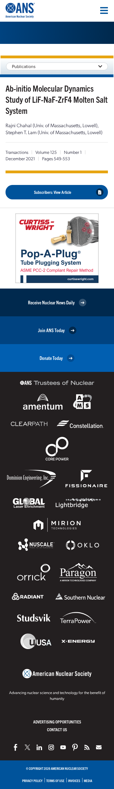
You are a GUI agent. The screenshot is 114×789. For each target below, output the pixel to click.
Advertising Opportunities (57, 721)
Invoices (74, 780)
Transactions (17, 152)
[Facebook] (15, 747)
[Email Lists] (99, 747)
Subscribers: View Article (52, 192)
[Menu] (104, 10)
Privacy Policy (32, 780)
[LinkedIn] (39, 747)
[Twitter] (27, 747)
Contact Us (57, 729)
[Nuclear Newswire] (87, 747)
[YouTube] (63, 747)
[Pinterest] (75, 747)
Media (88, 780)
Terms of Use (55, 780)
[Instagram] (51, 747)
